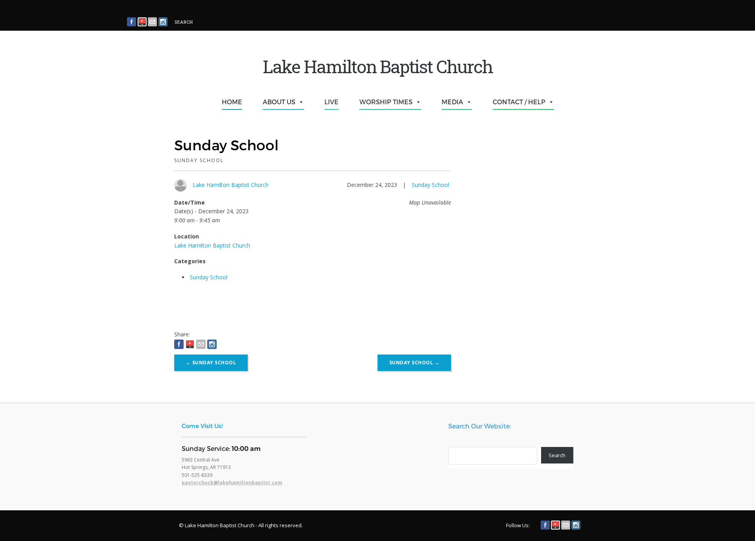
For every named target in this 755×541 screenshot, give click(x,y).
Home (232, 101)
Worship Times (385, 101)
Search (557, 455)
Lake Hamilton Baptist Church (231, 184)
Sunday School (430, 184)
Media (452, 101)
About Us (279, 101)
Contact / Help (519, 101)
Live (331, 101)
